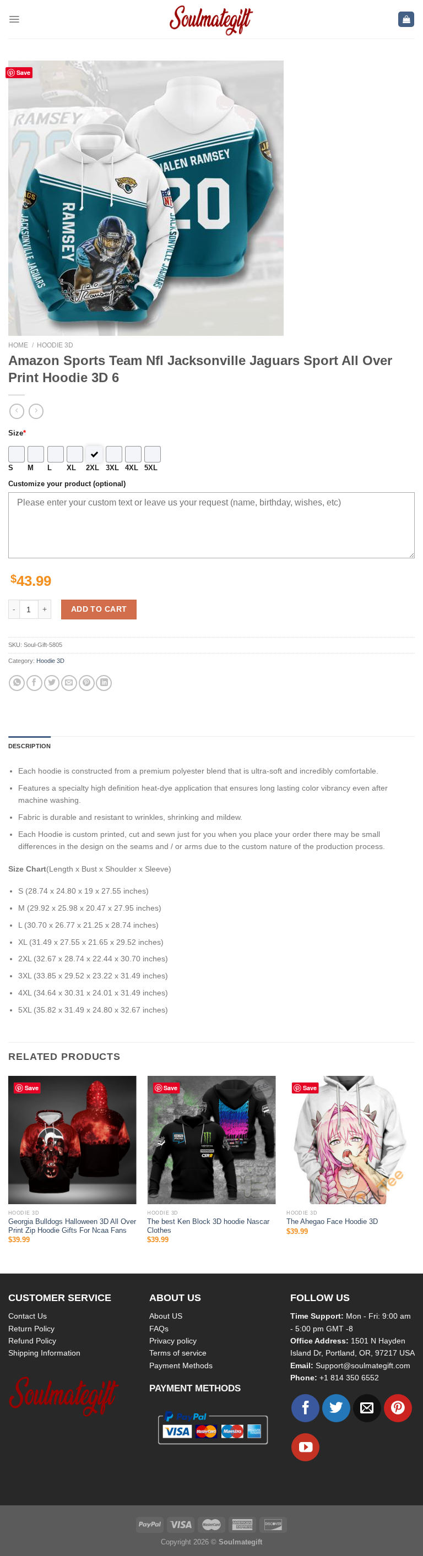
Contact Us (27, 1316)
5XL (151, 468)
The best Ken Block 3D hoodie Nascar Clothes (208, 1226)
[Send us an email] (367, 1408)
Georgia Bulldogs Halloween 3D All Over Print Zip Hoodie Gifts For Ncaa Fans (72, 1226)
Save (23, 72)
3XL (112, 468)
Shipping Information (44, 1352)
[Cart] (406, 20)
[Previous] (9, 1173)
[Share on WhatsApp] (17, 683)
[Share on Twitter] (52, 683)
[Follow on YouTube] (305, 1447)
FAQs (159, 1328)
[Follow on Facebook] (305, 1408)
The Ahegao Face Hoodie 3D (332, 1222)
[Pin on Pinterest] (87, 683)
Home (18, 345)
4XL (131, 468)
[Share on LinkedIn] (104, 683)
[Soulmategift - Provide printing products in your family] (211, 19)
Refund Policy (32, 1340)
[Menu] (14, 19)
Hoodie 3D (55, 345)
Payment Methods (181, 1365)
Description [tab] (29, 746)
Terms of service (178, 1352)
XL (71, 468)
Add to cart (99, 609)
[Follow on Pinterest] (398, 1408)
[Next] (414, 1173)
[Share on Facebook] (34, 683)
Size (17, 433)
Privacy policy (173, 1340)
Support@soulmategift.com (363, 1365)
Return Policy (31, 1328)
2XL (92, 468)
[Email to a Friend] (69, 683)
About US (165, 1316)
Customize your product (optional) (67, 484)
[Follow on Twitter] (336, 1408)
